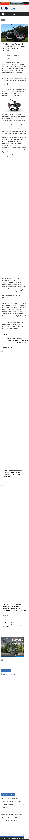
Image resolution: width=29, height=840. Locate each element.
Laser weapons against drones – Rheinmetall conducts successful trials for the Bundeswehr (14, 474)
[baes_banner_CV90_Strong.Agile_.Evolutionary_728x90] (14, 3)
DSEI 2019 (5, 334)
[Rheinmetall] (12, 638)
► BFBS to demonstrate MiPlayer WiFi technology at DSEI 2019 (13, 625)
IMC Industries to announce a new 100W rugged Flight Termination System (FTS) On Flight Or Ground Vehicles (13, 340)
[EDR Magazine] (3, 14)
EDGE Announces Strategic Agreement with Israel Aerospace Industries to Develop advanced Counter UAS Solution (14, 608)
